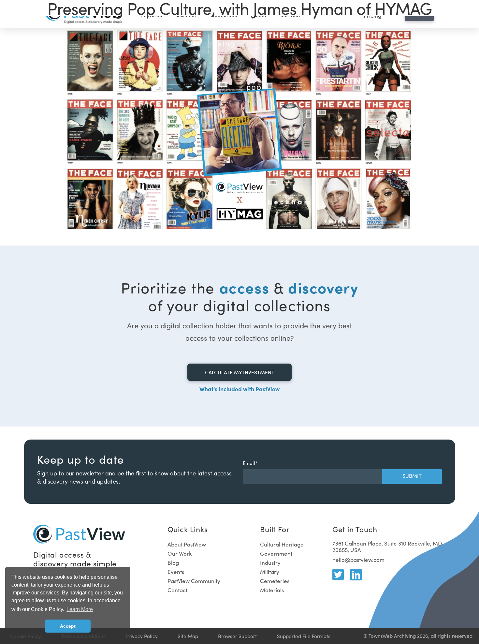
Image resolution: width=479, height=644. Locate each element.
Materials (272, 590)
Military (269, 572)
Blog (173, 562)
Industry (270, 562)
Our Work (179, 553)
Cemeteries (274, 581)
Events (175, 572)
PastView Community (193, 581)
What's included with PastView (239, 389)
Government (276, 553)
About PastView (186, 544)
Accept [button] (68, 626)
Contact (177, 590)
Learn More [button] (79, 609)
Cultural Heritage (282, 544)
